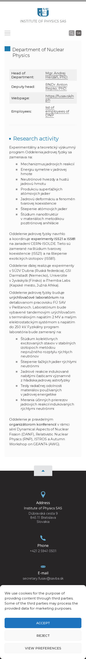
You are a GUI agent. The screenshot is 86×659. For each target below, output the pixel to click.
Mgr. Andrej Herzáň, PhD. (56, 75)
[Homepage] (43, 13)
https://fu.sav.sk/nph (59, 98)
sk (79, 33)
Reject (43, 636)
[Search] (72, 33)
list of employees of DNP (57, 111)
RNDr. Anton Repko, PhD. (56, 86)
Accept (43, 623)
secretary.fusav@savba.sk (43, 578)
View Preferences (43, 648)
